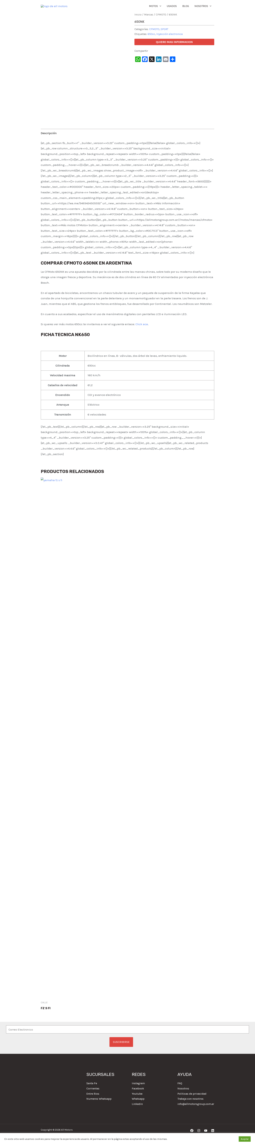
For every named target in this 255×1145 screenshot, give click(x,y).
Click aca (141, 324)
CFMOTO (161, 14)
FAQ (179, 1083)
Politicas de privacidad (191, 1093)
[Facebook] (191, 1130)
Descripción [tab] (49, 133)
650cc (151, 34)
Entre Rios (92, 1093)
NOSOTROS (201, 6)
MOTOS (153, 6)
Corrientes (92, 1088)
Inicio (138, 14)
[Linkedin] (212, 1130)
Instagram (138, 1083)
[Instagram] (198, 1130)
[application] (159, 6)
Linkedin (137, 1104)
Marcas (148, 14)
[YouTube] (205, 1130)
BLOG (185, 6)
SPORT (164, 29)
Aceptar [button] (245, 1139)
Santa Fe (91, 1083)
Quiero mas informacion (174, 42)
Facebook (138, 1088)
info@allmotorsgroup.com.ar (195, 1104)
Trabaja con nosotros (190, 1098)
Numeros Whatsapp (99, 1098)
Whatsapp (138, 1098)
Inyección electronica (169, 34)
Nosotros (183, 1088)
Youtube (137, 1093)
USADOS (172, 6)
